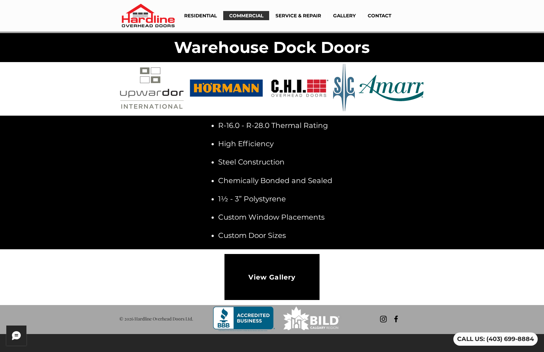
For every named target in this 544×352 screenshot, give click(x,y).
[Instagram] (383, 318)
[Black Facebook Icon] (396, 318)
